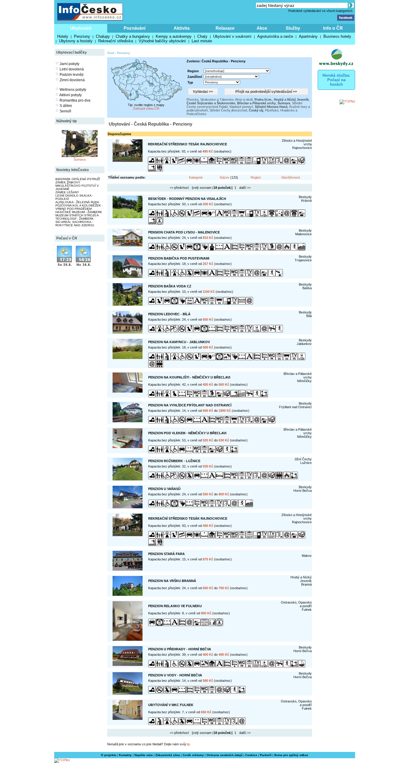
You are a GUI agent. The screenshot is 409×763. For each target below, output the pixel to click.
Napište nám (143, 755)
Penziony (82, 36)
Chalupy (103, 36)
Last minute (202, 41)
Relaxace (225, 28)
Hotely (62, 36)
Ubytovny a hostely (76, 41)
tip (188, 744)
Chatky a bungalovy (133, 36)
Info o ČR (333, 28)
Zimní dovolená (72, 80)
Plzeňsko (271, 110)
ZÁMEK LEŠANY (67, 192)
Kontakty (125, 755)
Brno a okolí (244, 99)
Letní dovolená (72, 69)
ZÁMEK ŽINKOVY (67, 182)
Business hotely (337, 36)
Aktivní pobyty (70, 95)
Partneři (266, 755)
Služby (293, 28)
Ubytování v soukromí (232, 36)
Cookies (251, 755)
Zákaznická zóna (167, 755)
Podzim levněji (72, 75)
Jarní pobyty (69, 64)
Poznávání (135, 28)
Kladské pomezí (241, 106)
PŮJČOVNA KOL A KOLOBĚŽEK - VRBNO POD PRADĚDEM (79, 207)
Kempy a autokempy (174, 36)
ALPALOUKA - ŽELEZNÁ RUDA (77, 202)
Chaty (202, 36)
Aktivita (182, 28)
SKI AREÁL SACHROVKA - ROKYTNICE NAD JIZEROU (74, 223)
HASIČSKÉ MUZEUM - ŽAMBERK (78, 212)
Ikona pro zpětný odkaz (291, 755)
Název (224, 177)
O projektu (108, 755)
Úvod (110, 53)
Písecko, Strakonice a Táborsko (210, 99)
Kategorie (196, 177)
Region (256, 177)
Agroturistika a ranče (275, 36)
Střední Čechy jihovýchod (228, 110)
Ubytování (80, 28)
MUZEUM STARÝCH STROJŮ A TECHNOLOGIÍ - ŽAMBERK (77, 217)
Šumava (80, 159)
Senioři (65, 111)
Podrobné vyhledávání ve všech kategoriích (320, 11)
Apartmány (308, 36)
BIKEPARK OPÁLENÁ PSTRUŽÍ (77, 179)
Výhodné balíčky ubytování (162, 41)
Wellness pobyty (73, 90)
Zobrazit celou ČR (146, 108)
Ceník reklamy (193, 755)
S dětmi (66, 106)
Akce (262, 28)
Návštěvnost (290, 177)
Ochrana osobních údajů (225, 755)
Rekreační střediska (115, 41)
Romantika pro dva (75, 100)
